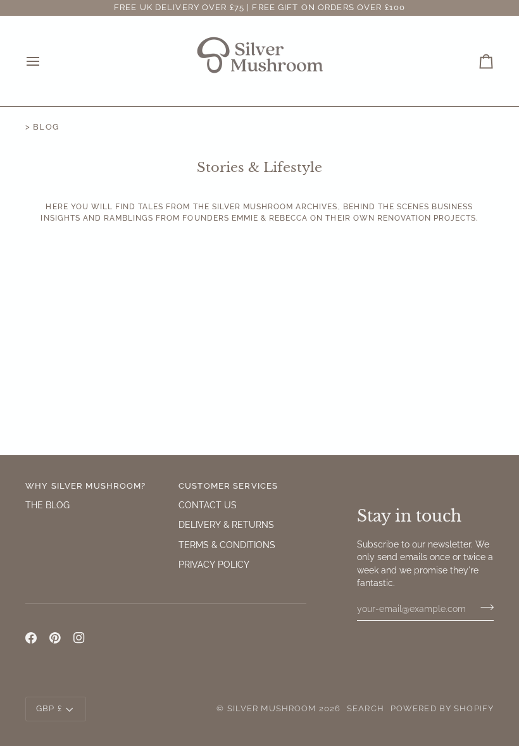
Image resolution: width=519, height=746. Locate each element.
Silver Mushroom (271, 708)
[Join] (483, 607)
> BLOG (42, 126)
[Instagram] (79, 638)
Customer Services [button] (228, 486)
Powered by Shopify (442, 708)
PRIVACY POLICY (213, 565)
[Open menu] (44, 61)
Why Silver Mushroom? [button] (85, 486)
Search (365, 708)
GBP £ (49, 708)
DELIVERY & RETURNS (226, 525)
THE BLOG (47, 505)
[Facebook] (31, 638)
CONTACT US (207, 505)
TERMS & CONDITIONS (226, 545)
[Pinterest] (55, 638)
